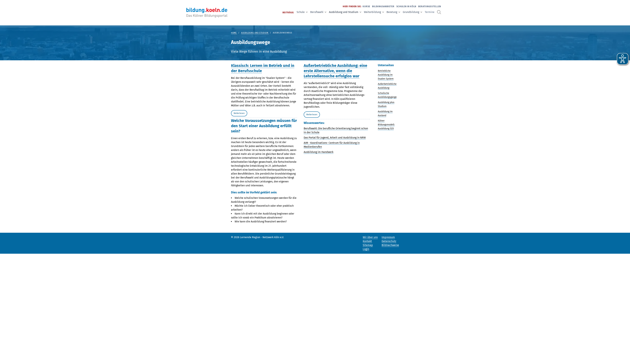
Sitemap (368, 245)
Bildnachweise (390, 245)
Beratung (392, 12)
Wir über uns (370, 237)
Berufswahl (316, 12)
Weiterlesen (239, 113)
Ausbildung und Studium (343, 12)
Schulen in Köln (406, 6)
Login (366, 249)
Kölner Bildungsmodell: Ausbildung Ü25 (386, 124)
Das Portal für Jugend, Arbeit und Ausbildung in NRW (335, 137)
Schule (301, 12)
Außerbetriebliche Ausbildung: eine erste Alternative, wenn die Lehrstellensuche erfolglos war (335, 70)
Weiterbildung (372, 12)
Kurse (366, 6)
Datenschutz (389, 241)
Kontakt (367, 241)
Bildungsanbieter (383, 6)
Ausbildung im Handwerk (318, 152)
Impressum (388, 237)
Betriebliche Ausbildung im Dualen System (386, 74)
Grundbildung (411, 12)
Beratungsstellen (429, 6)
